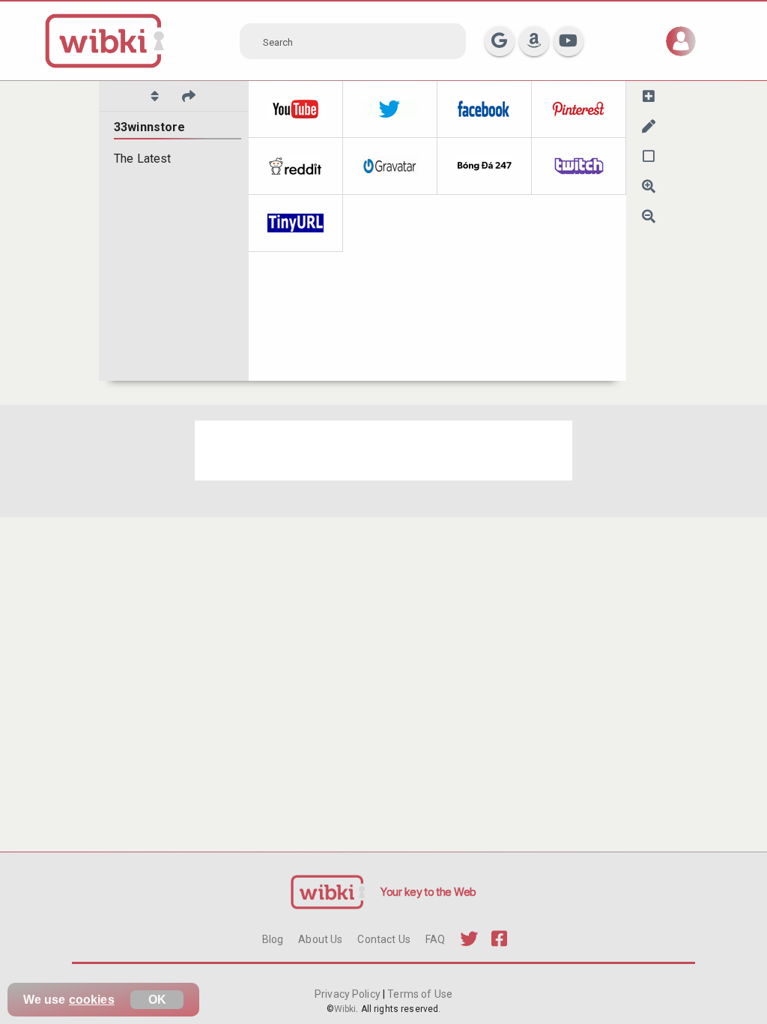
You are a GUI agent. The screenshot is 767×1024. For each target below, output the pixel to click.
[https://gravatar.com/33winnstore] (390, 166)
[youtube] (296, 109)
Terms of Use (418, 994)
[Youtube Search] (568, 41)
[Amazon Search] (534, 41)
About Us (320, 939)
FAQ (435, 939)
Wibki (345, 1009)
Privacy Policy (349, 994)
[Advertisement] (383, 451)
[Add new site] (649, 96)
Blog (273, 939)
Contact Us (383, 939)
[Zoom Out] (649, 216)
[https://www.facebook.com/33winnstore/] (484, 109)
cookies (92, 999)
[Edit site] (649, 126)
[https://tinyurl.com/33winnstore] (296, 223)
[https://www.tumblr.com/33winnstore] (484, 166)
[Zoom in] (649, 186)
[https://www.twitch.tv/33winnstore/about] (579, 166)
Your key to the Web (428, 891)
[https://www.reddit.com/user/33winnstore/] (296, 166)
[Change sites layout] (649, 156)
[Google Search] (500, 41)
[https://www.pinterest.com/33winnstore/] (579, 109)
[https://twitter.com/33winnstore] (390, 109)
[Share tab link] (189, 96)
